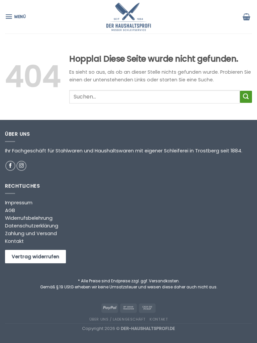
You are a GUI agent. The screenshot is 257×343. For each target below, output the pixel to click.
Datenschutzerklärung (31, 225)
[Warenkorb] (247, 16)
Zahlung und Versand (31, 233)
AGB (10, 210)
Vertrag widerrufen (35, 256)
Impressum (18, 202)
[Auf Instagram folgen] (21, 166)
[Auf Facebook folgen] (10, 166)
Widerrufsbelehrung (29, 218)
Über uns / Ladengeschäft (117, 319)
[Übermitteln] (246, 97)
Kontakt (14, 241)
